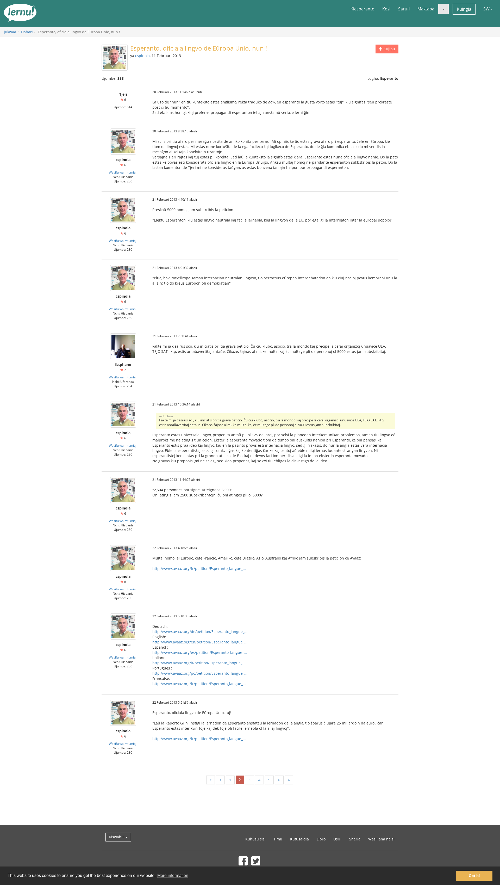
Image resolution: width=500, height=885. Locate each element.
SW (486, 9)
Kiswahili (117, 836)
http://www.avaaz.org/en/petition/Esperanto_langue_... (199, 642)
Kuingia (464, 9)
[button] (443, 9)
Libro (321, 839)
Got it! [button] (474, 876)
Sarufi (404, 9)
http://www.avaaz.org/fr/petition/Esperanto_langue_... (199, 568)
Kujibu (389, 48)
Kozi (386, 9)
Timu (277, 839)
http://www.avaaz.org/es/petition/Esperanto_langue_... (199, 652)
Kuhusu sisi (255, 839)
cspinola (142, 55)
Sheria (354, 839)
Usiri (337, 839)
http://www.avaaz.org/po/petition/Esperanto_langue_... (199, 673)
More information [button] (172, 875)
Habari (27, 31)
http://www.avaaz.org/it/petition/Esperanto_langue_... (198, 662)
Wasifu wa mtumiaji (123, 172)
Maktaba (425, 9)
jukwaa (10, 31)
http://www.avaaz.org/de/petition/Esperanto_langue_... (199, 631)
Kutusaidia (299, 839)
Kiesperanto (362, 9)
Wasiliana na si (381, 839)
